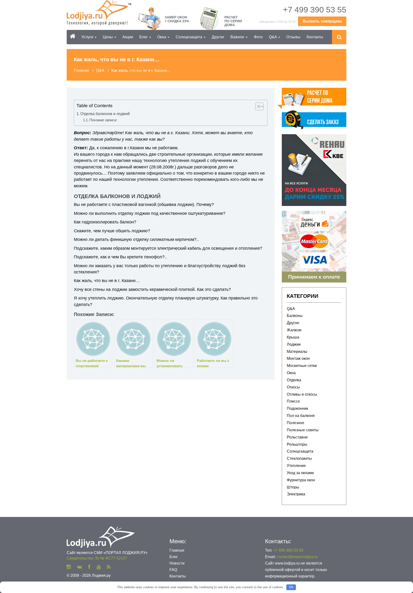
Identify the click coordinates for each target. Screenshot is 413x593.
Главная (176, 550)
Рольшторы (297, 444)
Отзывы (293, 37)
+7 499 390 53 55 (314, 9)
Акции (127, 37)
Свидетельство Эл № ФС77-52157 (97, 558)
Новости (177, 563)
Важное (237, 37)
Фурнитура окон (301, 480)
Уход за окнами (300, 473)
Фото (258, 37)
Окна (162, 37)
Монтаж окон (298, 358)
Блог (144, 37)
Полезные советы (303, 430)
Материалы (297, 351)
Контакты (315, 37)
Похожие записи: (103, 120)
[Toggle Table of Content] (257, 106)
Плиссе (293, 401)
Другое (218, 37)
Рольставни (297, 437)
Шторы (293, 487)
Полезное (295, 423)
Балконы (295, 316)
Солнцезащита (189, 37)
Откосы (293, 387)
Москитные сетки (302, 366)
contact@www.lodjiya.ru (297, 557)
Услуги (88, 37)
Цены (108, 37)
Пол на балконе (301, 416)
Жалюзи (294, 330)
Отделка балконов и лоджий (105, 113)
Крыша (293, 337)
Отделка (294, 380)
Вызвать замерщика (322, 21)
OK (291, 587)
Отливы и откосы (302, 394)
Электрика (296, 494)
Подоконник (297, 408)
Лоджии (294, 344)
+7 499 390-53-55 (288, 550)
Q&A (273, 37)
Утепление (296, 466)
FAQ (173, 570)
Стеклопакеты (299, 458)
